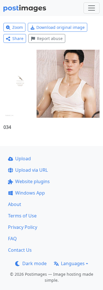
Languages (73, 263)
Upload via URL (31, 170)
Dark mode (34, 263)
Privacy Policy (22, 227)
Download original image (60, 27)
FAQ (12, 238)
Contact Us (20, 250)
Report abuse (50, 38)
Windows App (30, 193)
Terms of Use (22, 216)
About (14, 204)
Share (17, 38)
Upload (23, 158)
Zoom (17, 27)
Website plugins (32, 181)
